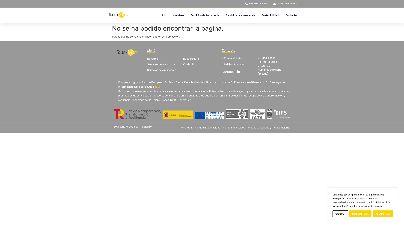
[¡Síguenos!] (238, 71)
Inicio (163, 15)
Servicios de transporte (205, 15)
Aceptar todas (383, 213)
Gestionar (340, 213)
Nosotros (178, 15)
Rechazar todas (360, 213)
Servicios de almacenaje (240, 15)
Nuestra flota (191, 58)
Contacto (291, 15)
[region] (363, 204)
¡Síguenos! (228, 71)
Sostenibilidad (270, 15)
